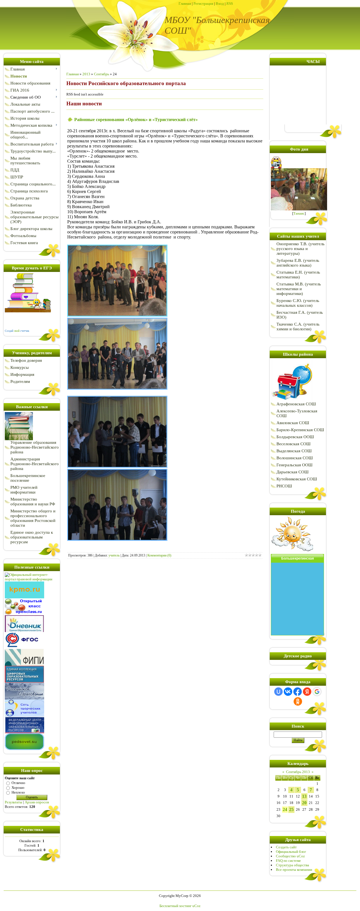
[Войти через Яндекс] (307, 691)
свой (16, 330)
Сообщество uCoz (290, 856)
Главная (185, 3)
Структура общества (292, 865)
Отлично (18, 783)
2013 (86, 74)
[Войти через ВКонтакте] (288, 691)
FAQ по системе (288, 860)
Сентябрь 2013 (298, 772)
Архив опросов (37, 802)
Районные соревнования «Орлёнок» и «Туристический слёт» (136, 119)
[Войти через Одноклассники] (298, 701)
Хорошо (18, 787)
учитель (114, 555)
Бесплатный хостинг (175, 906)
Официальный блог (291, 851)
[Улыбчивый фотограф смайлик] (277, 167)
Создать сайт (286, 847)
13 (304, 796)
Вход (220, 3)
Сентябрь (101, 74)
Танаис (299, 213)
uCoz (196, 906)
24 (285, 809)
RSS (229, 3)
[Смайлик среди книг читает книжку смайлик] (28, 311)
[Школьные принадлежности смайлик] (292, 400)
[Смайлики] (292, 553)
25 (291, 809)
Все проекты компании (294, 869)
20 (304, 802)
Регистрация (203, 3)
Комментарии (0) (159, 555)
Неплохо (18, 792)
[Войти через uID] (278, 691)
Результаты (13, 802)
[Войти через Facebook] (297, 691)
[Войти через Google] (316, 691)
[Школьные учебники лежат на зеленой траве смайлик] (19, 439)
